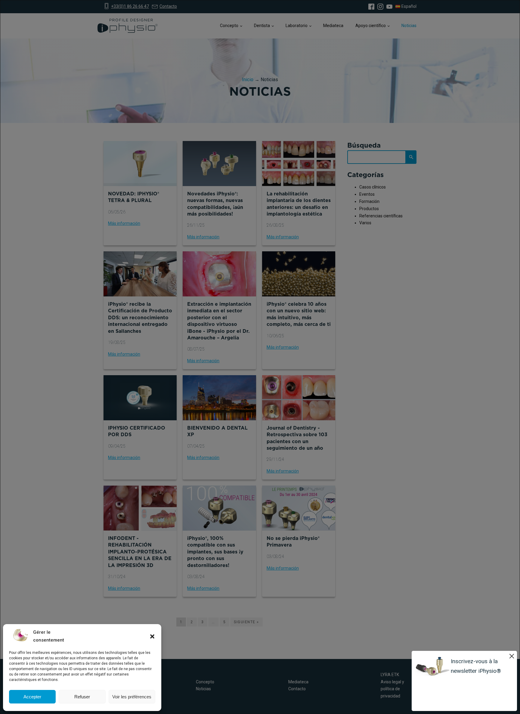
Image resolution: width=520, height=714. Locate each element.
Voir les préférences (131, 696)
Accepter (32, 696)
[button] (152, 636)
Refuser (82, 696)
